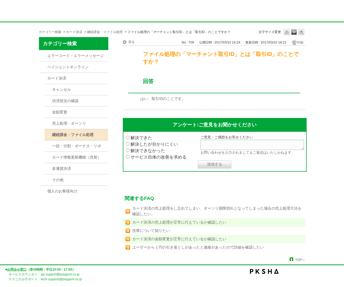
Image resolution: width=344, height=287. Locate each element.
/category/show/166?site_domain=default (43, 56)
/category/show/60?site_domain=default (43, 78)
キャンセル (61, 89)
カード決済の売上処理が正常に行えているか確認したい (179, 222)
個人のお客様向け (62, 191)
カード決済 (74, 32)
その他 (57, 180)
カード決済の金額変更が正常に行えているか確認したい (179, 239)
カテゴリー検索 (50, 32)
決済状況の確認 (65, 101)
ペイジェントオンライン (68, 67)
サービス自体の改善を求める (159, 157)
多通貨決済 (61, 168)
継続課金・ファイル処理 (105, 32)
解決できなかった (148, 150)
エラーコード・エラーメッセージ (75, 55)
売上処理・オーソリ (69, 123)
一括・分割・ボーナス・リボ (76, 146)
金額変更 (59, 112)
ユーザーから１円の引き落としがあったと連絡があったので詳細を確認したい (198, 247)
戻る (131, 42)
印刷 (300, 42)
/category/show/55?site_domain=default (43, 67)
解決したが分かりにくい (154, 144)
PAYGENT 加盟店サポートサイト (51, 12)
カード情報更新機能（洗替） (76, 157)
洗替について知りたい (151, 230)
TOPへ (300, 259)
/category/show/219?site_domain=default (43, 191)
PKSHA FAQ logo (295, 275)
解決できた (141, 137)
